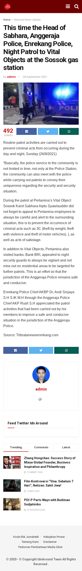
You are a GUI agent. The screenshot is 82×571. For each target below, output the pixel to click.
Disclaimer (50, 541)
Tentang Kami (30, 541)
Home (6, 19)
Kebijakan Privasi (54, 536)
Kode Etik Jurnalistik (26, 536)
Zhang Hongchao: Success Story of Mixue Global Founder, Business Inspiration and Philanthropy (49, 462)
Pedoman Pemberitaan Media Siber (40, 547)
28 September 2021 (35, 76)
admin (11, 76)
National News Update (27, 19)
